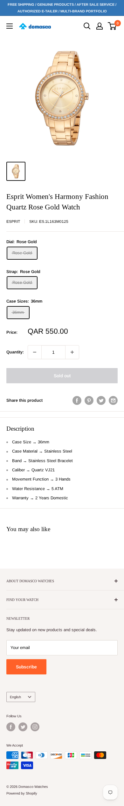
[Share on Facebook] (76, 400)
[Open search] (87, 26)
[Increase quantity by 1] (72, 352)
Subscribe (26, 666)
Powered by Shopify (21, 793)
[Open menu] (9, 26)
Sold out (62, 375)
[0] (112, 26)
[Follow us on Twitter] (22, 726)
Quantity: (15, 352)
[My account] (99, 26)
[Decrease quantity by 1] (34, 352)
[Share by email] (113, 400)
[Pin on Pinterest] (89, 400)
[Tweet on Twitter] (101, 400)
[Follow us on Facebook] (10, 726)
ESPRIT (13, 221)
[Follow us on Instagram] (35, 726)
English (15, 697)
